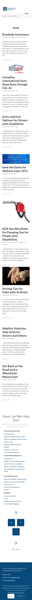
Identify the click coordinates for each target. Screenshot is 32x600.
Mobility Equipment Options (12, 444)
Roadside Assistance (15, 34)
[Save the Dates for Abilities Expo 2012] (16, 159)
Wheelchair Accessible (9, 379)
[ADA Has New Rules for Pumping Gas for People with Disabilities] (16, 211)
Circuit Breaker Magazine (12, 452)
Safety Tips (21, 37)
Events (6, 498)
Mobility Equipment (8, 338)
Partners (6, 489)
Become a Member (10, 496)
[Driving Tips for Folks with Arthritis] (16, 276)
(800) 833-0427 (16, 577)
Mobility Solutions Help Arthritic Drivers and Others (14, 332)
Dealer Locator (8, 442)
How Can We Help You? (16, 418)
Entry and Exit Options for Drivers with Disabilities (15, 120)
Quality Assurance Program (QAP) (14, 437)
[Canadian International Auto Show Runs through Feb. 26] (16, 69)
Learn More (20, 596)
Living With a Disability (9, 173)
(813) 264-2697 (11, 580)
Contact (18, 549)
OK (11, 596)
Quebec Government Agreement (14, 466)
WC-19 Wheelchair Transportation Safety (14, 470)
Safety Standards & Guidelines (13, 464)
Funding (6, 447)
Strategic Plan (8, 459)
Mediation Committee (11, 450)
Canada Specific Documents (12, 501)
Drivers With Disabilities (10, 37)
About (13, 549)
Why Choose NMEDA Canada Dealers (15, 439)
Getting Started (9, 434)
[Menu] (25, 11)
